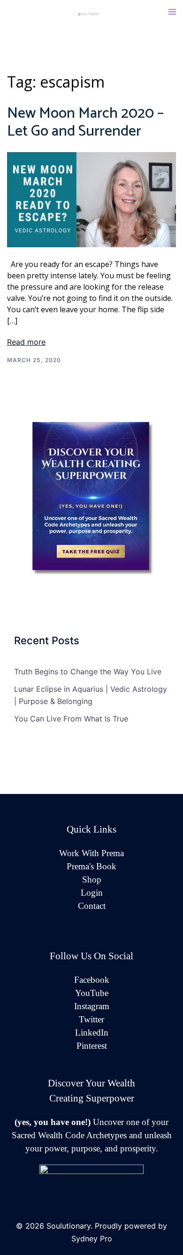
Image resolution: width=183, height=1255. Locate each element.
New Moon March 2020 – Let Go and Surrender (85, 122)
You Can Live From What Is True (71, 718)
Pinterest (91, 1046)
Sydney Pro (91, 1238)
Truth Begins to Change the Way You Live (87, 671)
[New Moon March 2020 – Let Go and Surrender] (91, 198)
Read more (26, 342)
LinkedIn (91, 1032)
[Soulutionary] (91, 13)
